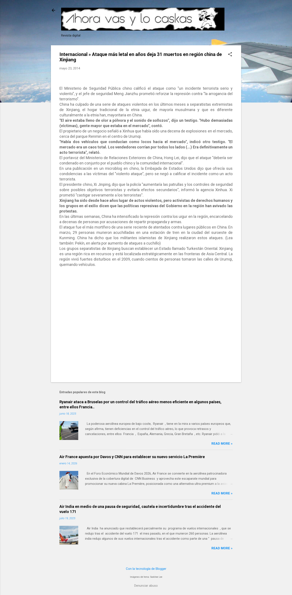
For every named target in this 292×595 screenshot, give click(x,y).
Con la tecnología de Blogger (146, 569)
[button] (230, 55)
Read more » (222, 444)
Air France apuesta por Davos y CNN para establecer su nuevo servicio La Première (132, 456)
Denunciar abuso (146, 586)
